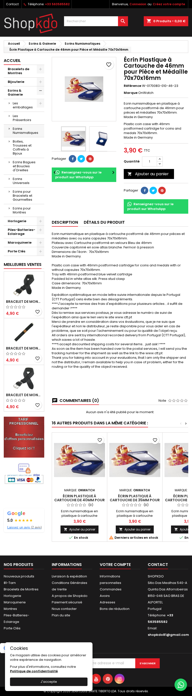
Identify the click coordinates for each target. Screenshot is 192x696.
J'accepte (48, 681)
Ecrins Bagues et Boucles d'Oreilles (24, 166)
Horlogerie (17, 221)
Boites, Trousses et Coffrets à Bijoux (22, 147)
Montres (10, 608)
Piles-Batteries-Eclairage (21, 231)
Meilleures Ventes (23, 264)
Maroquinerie (20, 242)
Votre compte (115, 564)
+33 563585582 (57, 4)
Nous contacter (64, 608)
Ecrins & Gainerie (15, 92)
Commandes (111, 589)
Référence (132, 86)
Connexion (138, 4)
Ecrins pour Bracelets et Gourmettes (22, 195)
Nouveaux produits (19, 576)
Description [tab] (65, 222)
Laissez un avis (24, 527)
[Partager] (72, 159)
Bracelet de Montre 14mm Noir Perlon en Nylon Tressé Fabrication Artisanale (24, 395)
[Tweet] (81, 159)
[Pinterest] (90, 159)
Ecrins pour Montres (22, 210)
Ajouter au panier (148, 174)
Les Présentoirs (22, 118)
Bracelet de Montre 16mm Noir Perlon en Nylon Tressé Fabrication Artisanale (24, 302)
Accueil (12, 60)
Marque (131, 93)
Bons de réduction (115, 608)
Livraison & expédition (69, 576)
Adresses (107, 602)
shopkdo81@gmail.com (168, 634)
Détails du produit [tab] (104, 222)
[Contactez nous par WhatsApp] (180, 685)
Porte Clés (16, 251)
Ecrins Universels (21, 180)
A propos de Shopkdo (70, 595)
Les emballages (23, 105)
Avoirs (105, 595)
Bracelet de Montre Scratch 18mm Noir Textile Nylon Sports (24, 348)
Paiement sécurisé (67, 602)
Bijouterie (16, 81)
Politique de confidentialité (34, 671)
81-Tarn (10, 582)
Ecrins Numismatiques (25, 130)
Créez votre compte (169, 4)
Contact (12, 4)
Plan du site (61, 615)
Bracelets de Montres (18, 71)
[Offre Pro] (24, 437)
